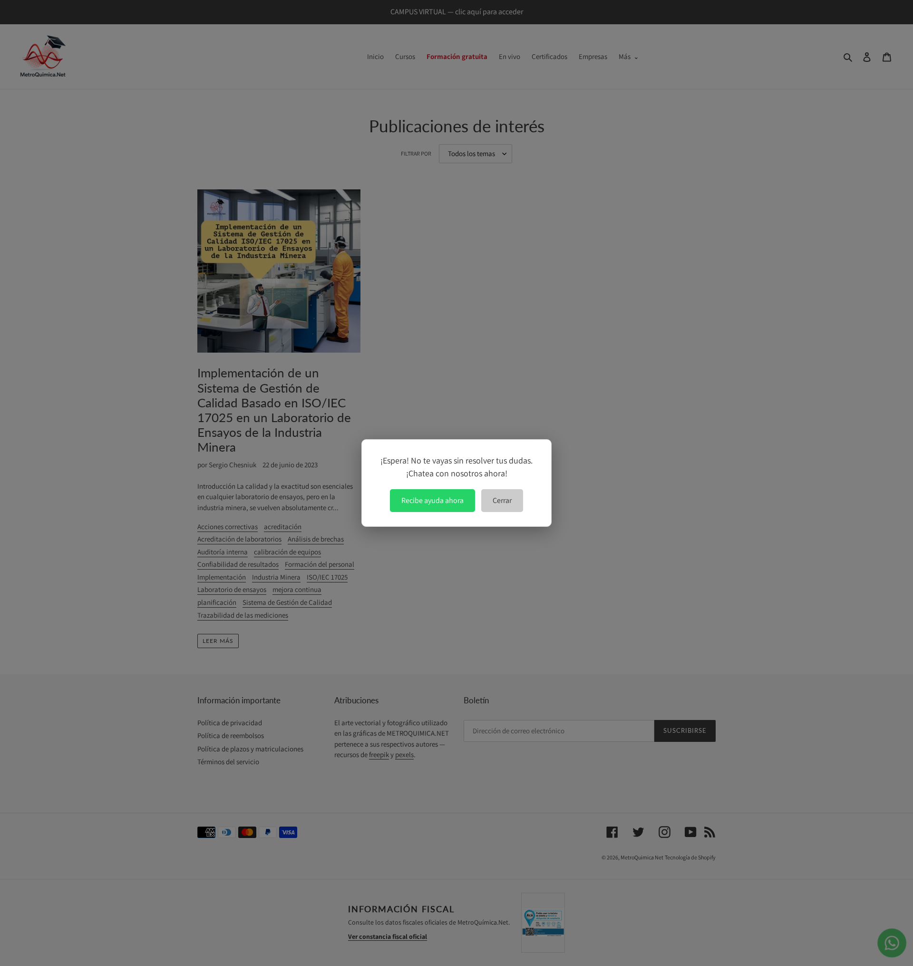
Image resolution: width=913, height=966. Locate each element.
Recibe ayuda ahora (432, 500)
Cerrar (502, 500)
